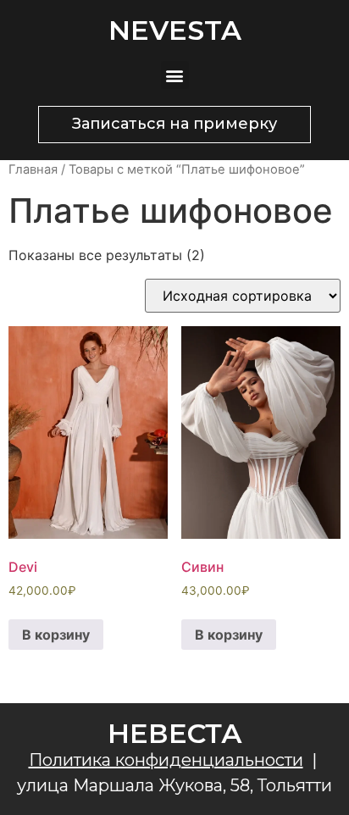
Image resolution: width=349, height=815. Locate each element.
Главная (33, 169)
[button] (175, 75)
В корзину (56, 634)
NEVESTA (174, 30)
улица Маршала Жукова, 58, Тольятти (174, 785)
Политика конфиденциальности (166, 760)
